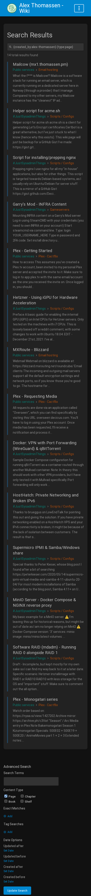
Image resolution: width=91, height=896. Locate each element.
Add (10, 816)
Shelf (28, 801)
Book (12, 801)
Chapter (30, 796)
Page (12, 796)
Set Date (8, 850)
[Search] (11, 47)
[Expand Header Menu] (79, 8)
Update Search (17, 890)
